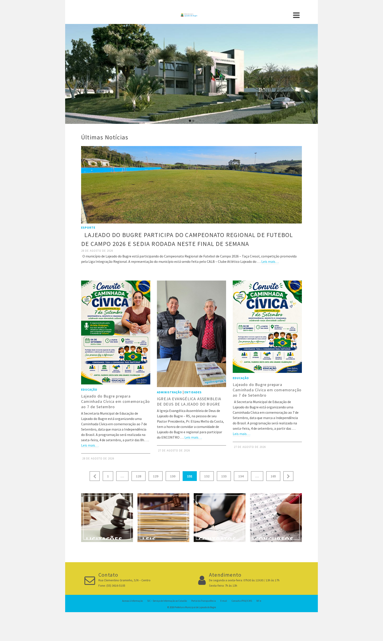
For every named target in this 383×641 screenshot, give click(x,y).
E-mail (223, 600)
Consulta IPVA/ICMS (241, 600)
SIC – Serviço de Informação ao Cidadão (167, 600)
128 (138, 476)
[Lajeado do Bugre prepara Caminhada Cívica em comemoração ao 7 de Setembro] (115, 332)
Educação (89, 390)
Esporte (88, 227)
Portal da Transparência (203, 600)
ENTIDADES (193, 392)
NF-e (258, 600)
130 (172, 476)
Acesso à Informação (132, 600)
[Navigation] (296, 15)
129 (155, 476)
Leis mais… (270, 261)
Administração (169, 392)
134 (241, 476)
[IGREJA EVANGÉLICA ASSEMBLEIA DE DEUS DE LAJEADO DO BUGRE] (191, 334)
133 (224, 476)
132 (206, 476)
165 (273, 476)
